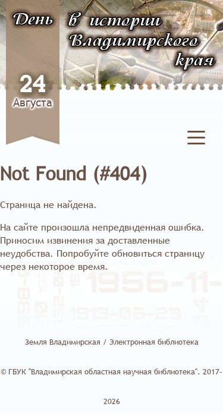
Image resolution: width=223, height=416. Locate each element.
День (32, 20)
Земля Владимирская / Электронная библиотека (112, 341)
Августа (32, 102)
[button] (196, 140)
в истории (114, 21)
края (194, 61)
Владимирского (133, 41)
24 (33, 85)
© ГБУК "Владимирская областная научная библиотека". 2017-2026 (111, 386)
